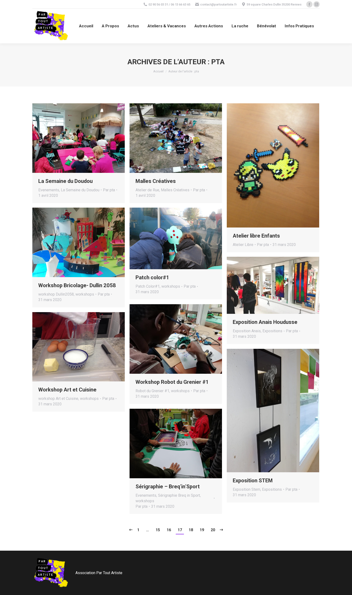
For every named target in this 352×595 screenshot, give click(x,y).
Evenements (48, 190)
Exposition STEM (253, 481)
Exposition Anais (247, 331)
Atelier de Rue (147, 190)
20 (213, 530)
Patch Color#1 (148, 286)
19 (202, 530)
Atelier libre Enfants (256, 236)
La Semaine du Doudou (65, 181)
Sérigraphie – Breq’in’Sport (168, 487)
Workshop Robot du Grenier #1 (172, 382)
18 (191, 530)
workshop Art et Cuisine (58, 398)
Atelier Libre (243, 244)
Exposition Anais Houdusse (265, 322)
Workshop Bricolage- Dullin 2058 (77, 285)
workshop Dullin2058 (56, 294)
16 (169, 530)
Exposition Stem (246, 489)
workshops (84, 294)
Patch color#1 (152, 277)
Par (109, 190)
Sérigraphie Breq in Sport (179, 495)
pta (218, 62)
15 (158, 530)
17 (180, 530)
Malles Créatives (156, 181)
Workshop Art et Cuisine (67, 390)
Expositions (272, 331)
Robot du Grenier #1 (152, 391)
